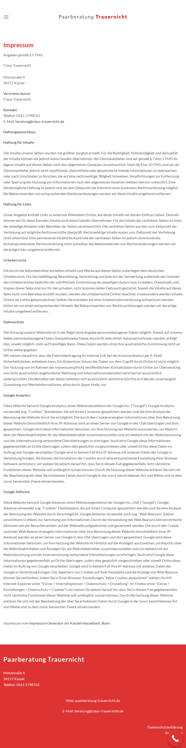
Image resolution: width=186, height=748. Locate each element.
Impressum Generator (46, 623)
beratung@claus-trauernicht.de (39, 121)
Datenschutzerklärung (165, 727)
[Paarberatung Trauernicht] (93, 17)
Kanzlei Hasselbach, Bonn (90, 623)
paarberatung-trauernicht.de (97, 700)
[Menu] (6, 16)
